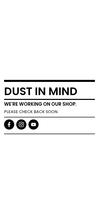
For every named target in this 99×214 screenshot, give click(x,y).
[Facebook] (9, 124)
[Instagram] (21, 124)
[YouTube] (33, 124)
